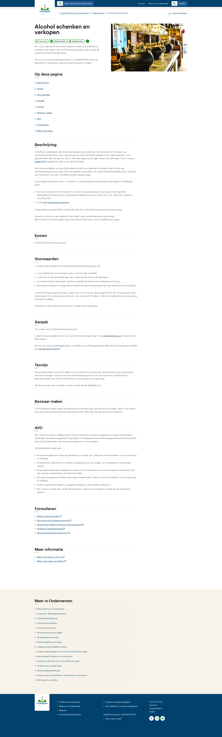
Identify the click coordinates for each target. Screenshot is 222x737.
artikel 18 (40, 161)
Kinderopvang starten (46, 628)
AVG (39, 118)
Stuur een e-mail (113, 718)
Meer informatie (44, 131)
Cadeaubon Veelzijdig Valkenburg (51, 613)
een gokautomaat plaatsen (56, 202)
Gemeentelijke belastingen (48, 670)
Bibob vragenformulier (49, 516)
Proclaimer (153, 705)
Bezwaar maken (44, 112)
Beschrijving (43, 82)
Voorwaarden (43, 94)
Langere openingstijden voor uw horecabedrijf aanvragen (62, 651)
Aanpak (40, 100)
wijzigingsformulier (49, 349)
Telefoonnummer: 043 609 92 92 (119, 714)
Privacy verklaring (156, 702)
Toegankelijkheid (155, 708)
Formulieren (43, 124)
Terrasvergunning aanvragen (49, 632)
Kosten (40, 88)
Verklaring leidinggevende (51, 528)
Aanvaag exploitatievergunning (53, 533)
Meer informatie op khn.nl (51, 557)
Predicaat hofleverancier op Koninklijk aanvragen (58, 661)
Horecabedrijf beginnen (47, 618)
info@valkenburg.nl (112, 336)
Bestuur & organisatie (69, 706)
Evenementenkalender (70, 714)
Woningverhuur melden (47, 680)
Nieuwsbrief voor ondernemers (50, 609)
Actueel (141, 3)
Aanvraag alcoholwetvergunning (54, 520)
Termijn (40, 106)
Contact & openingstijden (117, 702)
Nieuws (62, 710)
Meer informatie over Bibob (51, 561)
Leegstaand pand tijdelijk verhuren (52, 647)
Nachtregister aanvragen (48, 637)
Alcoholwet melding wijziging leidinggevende (60, 524)
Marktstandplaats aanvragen (49, 642)
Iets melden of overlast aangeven (121, 706)
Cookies (152, 712)
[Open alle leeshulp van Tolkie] (87, 41)
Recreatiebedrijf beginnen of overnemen (54, 656)
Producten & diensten (69, 702)
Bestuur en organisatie (158, 3)
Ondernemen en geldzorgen (49, 666)
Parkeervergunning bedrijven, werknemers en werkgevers (62, 675)
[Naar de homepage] (45, 9)
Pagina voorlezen (179, 13)
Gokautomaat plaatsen (47, 623)
